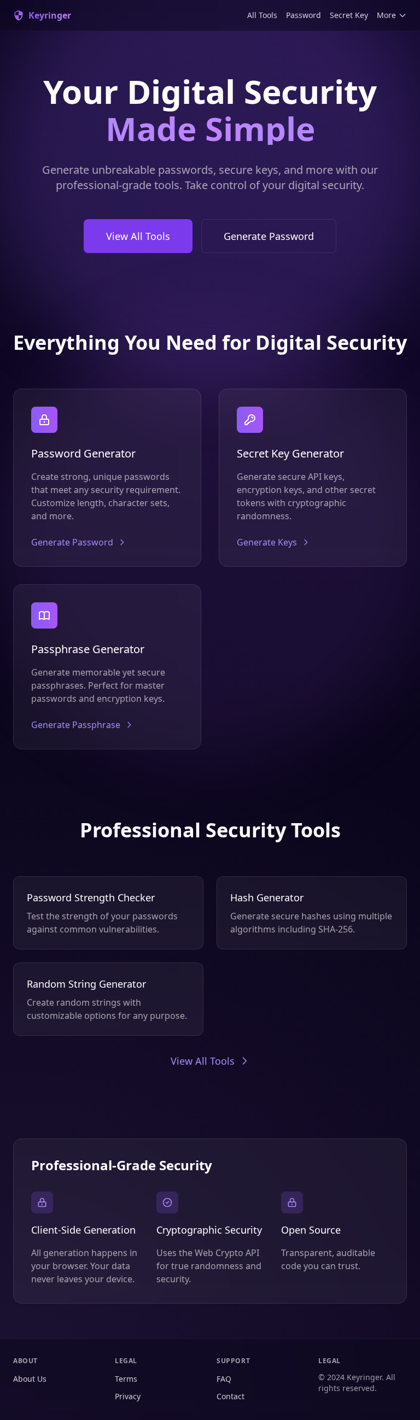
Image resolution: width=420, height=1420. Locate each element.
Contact (230, 1396)
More (386, 15)
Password (303, 15)
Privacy (128, 1396)
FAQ (224, 1379)
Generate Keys (267, 542)
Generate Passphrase (75, 725)
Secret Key (349, 15)
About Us (29, 1379)
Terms (126, 1379)
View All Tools (138, 236)
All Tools (262, 15)
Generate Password (269, 236)
